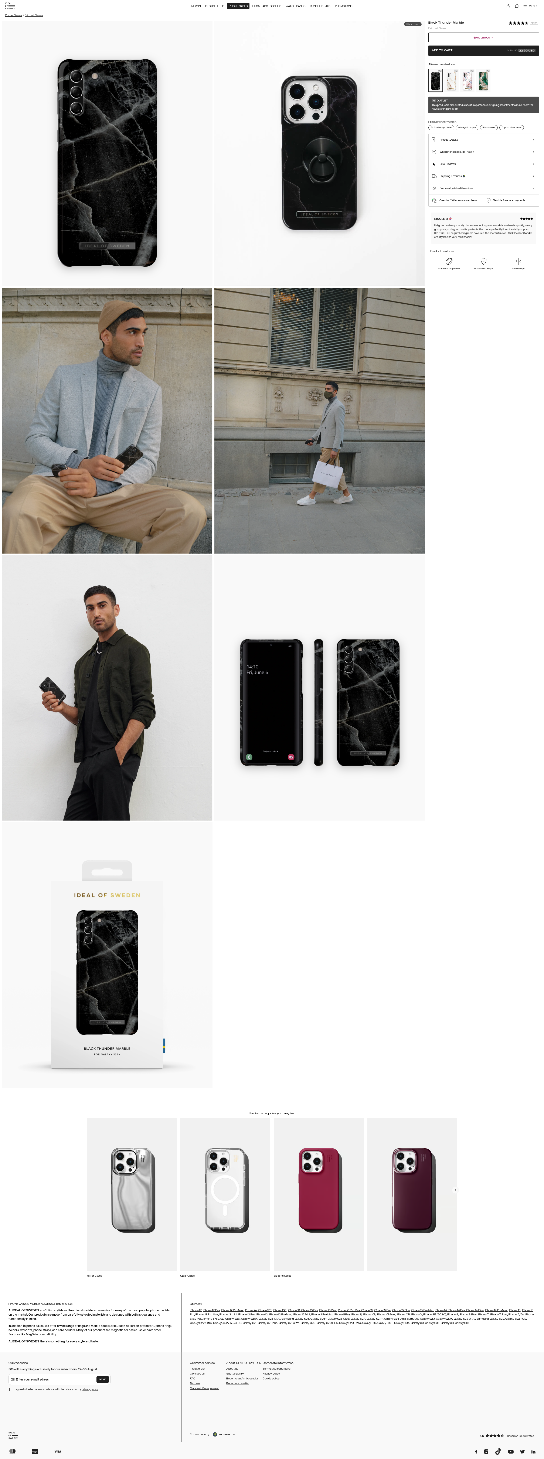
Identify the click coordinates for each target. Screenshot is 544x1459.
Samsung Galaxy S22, (491, 1318)
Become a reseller (237, 1383)
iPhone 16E (279, 1310)
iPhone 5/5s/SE (214, 1318)
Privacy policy (271, 1373)
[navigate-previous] (455, 1190)
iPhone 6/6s (516, 1314)
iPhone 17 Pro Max (232, 1310)
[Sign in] (508, 6)
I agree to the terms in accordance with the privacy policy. (57, 1389)
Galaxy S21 (249, 1323)
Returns (195, 1383)
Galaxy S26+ (249, 1318)
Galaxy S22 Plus (515, 1318)
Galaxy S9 (417, 1323)
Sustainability (235, 1373)
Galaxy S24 (358, 1318)
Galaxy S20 (308, 1323)
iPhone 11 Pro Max (322, 1314)
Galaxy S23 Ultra (464, 1318)
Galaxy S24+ (375, 1318)
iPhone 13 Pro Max (207, 1314)
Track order (197, 1368)
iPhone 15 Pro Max (422, 1310)
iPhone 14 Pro (456, 1310)
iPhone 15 (367, 1310)
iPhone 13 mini (228, 1314)
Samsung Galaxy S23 (421, 1318)
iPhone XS (369, 1314)
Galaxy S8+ (462, 1323)
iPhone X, (416, 1314)
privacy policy (90, 1389)
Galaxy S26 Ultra (269, 1318)
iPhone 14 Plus (474, 1310)
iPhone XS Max (386, 1314)
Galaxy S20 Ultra (350, 1323)
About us (232, 1368)
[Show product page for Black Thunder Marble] (435, 80)
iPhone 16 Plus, (328, 1310)
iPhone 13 (514, 1310)
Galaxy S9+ (432, 1323)
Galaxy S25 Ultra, (339, 1318)
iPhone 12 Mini (301, 1314)
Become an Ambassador (242, 1378)
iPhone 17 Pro (211, 1310)
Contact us (197, 1373)
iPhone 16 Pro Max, (349, 1310)
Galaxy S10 (369, 1323)
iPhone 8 (452, 1314)
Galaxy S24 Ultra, (395, 1318)
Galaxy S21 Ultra (288, 1323)
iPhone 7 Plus (498, 1314)
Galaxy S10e (401, 1323)
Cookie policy (271, 1378)
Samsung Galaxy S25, (296, 1318)
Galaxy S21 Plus (268, 1323)
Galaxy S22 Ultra (201, 1323)
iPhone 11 (356, 1314)
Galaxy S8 (447, 1323)
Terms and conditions (276, 1368)
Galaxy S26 (232, 1318)
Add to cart (483, 50)
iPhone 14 (441, 1310)
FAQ (192, 1378)
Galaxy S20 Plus (327, 1323)
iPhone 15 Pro (382, 1310)
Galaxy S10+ (385, 1323)
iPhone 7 (483, 1314)
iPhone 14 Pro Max (496, 1310)
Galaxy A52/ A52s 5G (226, 1323)
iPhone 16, (294, 1310)
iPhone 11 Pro (342, 1314)
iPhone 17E (265, 1310)
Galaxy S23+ (444, 1318)
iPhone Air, (251, 1310)
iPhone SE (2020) (434, 1314)
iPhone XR (403, 1314)
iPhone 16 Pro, (309, 1310)
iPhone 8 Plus (468, 1314)
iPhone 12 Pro (246, 1314)
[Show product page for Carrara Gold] (451, 80)
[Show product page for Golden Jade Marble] (483, 80)
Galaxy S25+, (318, 1318)
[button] (508, 1435)
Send (102, 1379)
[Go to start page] (10, 6)
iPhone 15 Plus (401, 1310)
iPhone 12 (262, 1314)
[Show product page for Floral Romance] (467, 80)
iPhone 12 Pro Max (280, 1314)
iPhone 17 (196, 1310)
